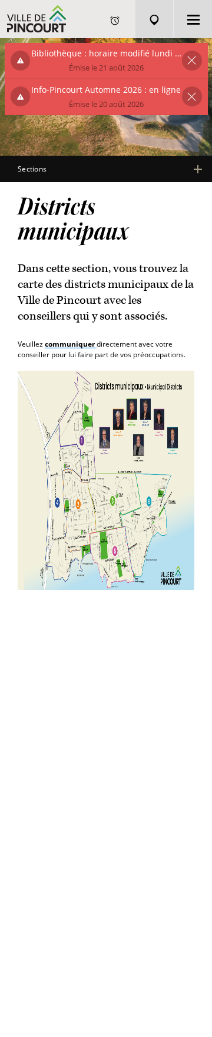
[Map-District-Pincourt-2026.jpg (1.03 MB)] (106, 480)
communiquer (71, 344)
